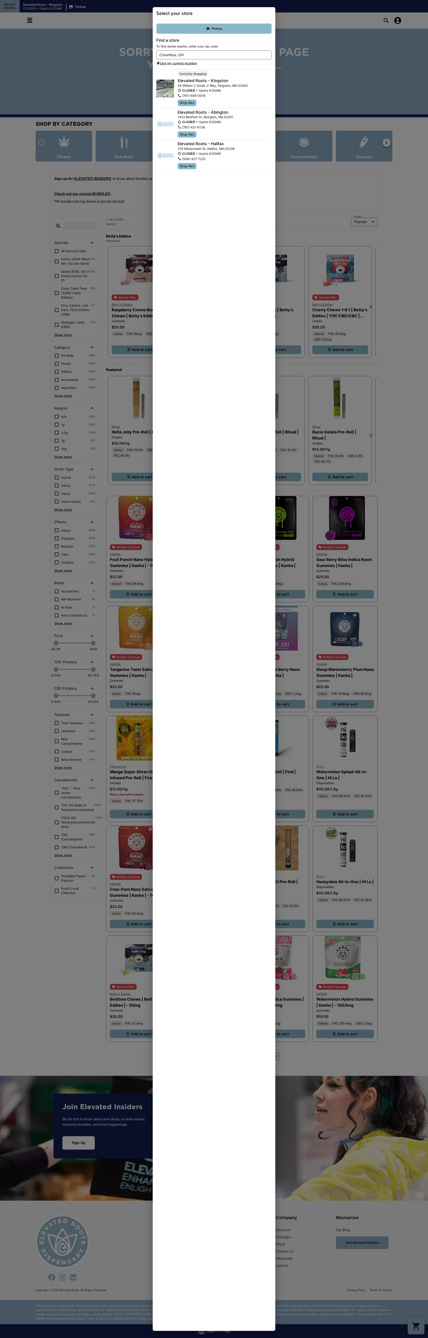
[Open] (268, 55)
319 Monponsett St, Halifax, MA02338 (206, 148)
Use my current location (178, 63)
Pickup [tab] (217, 28)
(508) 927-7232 (194, 159)
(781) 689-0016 (194, 95)
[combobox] (210, 55)
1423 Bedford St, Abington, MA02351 (205, 117)
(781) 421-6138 (193, 127)
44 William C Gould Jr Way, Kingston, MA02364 (213, 85)
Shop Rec (187, 103)
